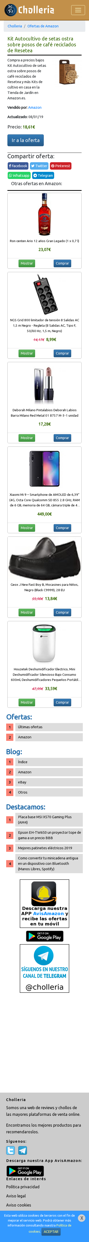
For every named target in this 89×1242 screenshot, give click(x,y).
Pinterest (62, 166)
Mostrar (27, 263)
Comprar (62, 263)
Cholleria (15, 26)
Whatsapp (20, 175)
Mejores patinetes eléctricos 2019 (45, 848)
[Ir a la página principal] (29, 10)
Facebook (19, 166)
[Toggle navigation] (78, 10)
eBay (22, 782)
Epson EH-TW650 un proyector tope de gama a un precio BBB (49, 835)
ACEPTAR (51, 1232)
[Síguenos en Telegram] (44, 968)
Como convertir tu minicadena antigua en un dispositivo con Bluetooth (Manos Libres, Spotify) (48, 863)
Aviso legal (16, 1196)
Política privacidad (23, 1187)
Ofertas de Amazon (43, 26)
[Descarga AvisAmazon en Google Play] (44, 903)
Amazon (35, 107)
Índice (22, 762)
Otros (22, 792)
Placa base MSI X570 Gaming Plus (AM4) (45, 819)
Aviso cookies (18, 1205)
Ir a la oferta (26, 140)
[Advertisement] (44, 1043)
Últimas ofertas (30, 727)
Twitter (41, 166)
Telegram (45, 175)
